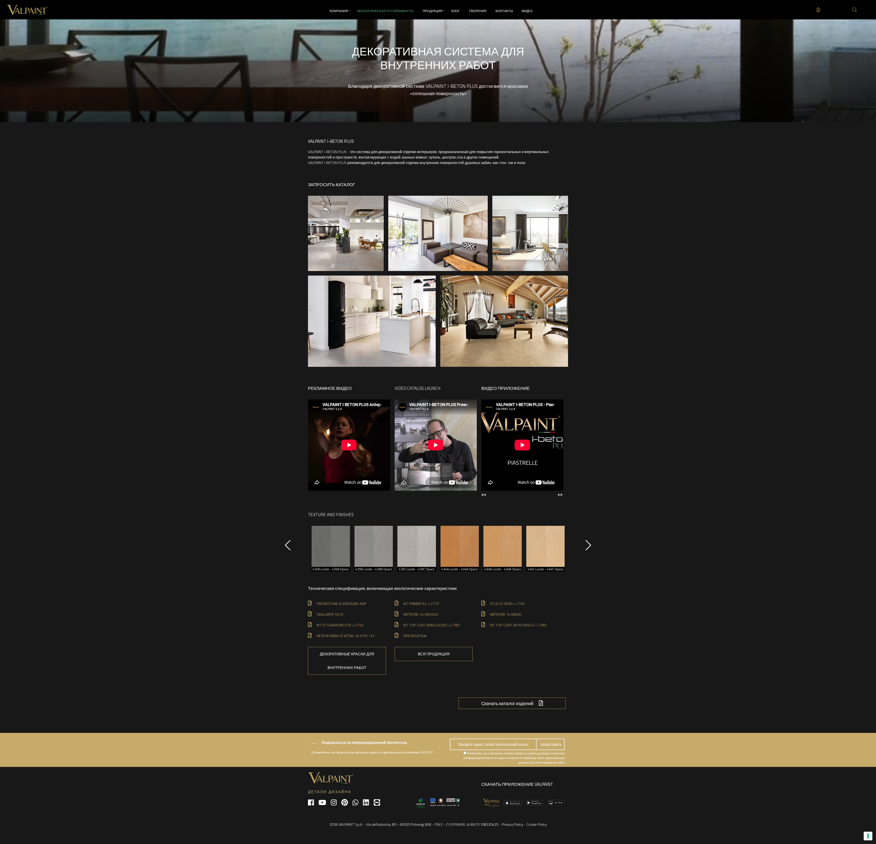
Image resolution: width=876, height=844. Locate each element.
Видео (527, 10)
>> (560, 494)
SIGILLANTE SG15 (330, 614)
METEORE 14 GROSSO (420, 614)
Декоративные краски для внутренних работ (347, 660)
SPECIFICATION (414, 635)
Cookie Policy (537, 824)
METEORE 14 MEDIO (505, 614)
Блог (455, 10)
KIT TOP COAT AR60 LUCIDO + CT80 (431, 625)
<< (483, 494)
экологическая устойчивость (385, 10)
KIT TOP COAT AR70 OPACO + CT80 (518, 625)
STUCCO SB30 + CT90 (507, 603)
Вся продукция (434, 654)
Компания (339, 10)
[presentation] (287, 547)
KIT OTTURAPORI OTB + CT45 (340, 625)
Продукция (432, 10)
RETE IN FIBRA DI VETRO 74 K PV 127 (346, 635)
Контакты (504, 10)
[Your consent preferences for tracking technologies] (868, 836)
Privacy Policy (512, 824)
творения (477, 10)
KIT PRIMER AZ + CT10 (421, 603)
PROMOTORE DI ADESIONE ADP (341, 603)
